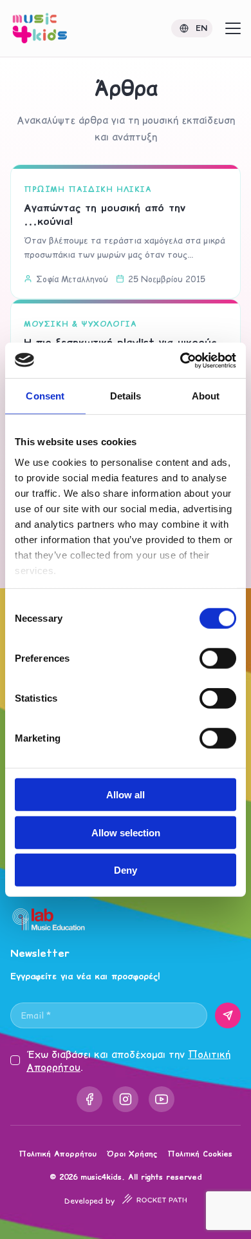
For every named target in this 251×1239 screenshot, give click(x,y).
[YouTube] (161, 1099)
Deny (125, 870)
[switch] (218, 658)
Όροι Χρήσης (132, 1153)
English (193, 28)
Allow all (125, 794)
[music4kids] (39, 28)
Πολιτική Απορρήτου (58, 1153)
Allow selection (125, 832)
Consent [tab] (45, 395)
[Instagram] (125, 1099)
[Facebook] (89, 1099)
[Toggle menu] (233, 28)
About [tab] (206, 395)
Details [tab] (126, 395)
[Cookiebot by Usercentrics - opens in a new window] (180, 360)
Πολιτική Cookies (199, 1153)
